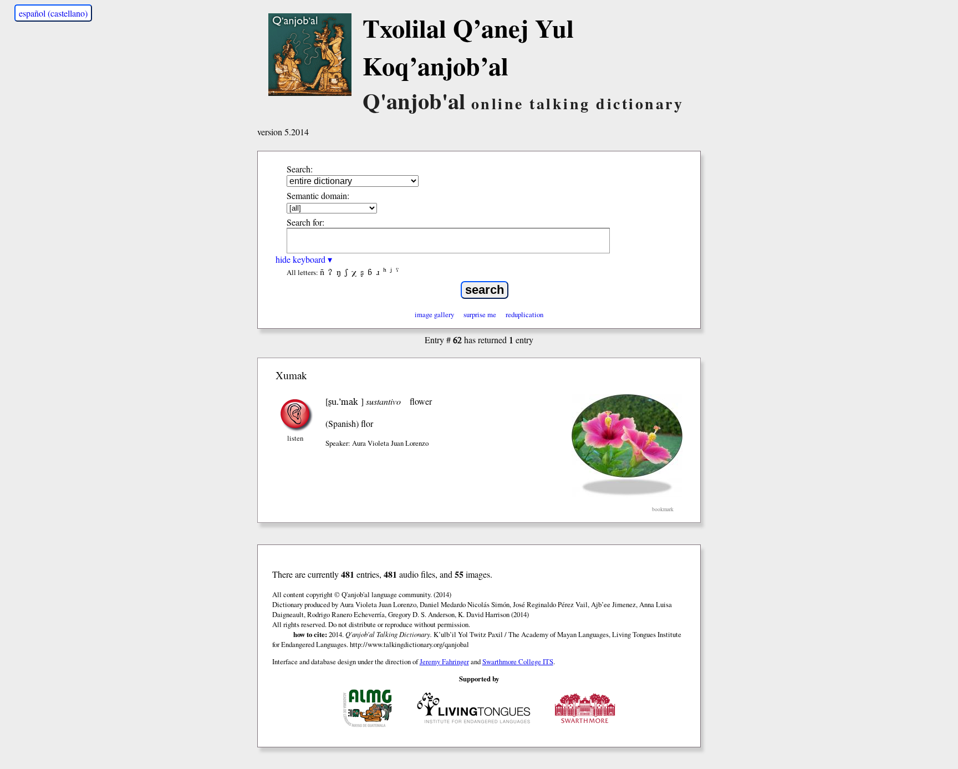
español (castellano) (53, 13)
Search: (300, 169)
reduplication (524, 314)
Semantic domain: (318, 195)
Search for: (305, 222)
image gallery (434, 314)
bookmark (663, 509)
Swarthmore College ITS (517, 661)
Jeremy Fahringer (444, 661)
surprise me (479, 314)
